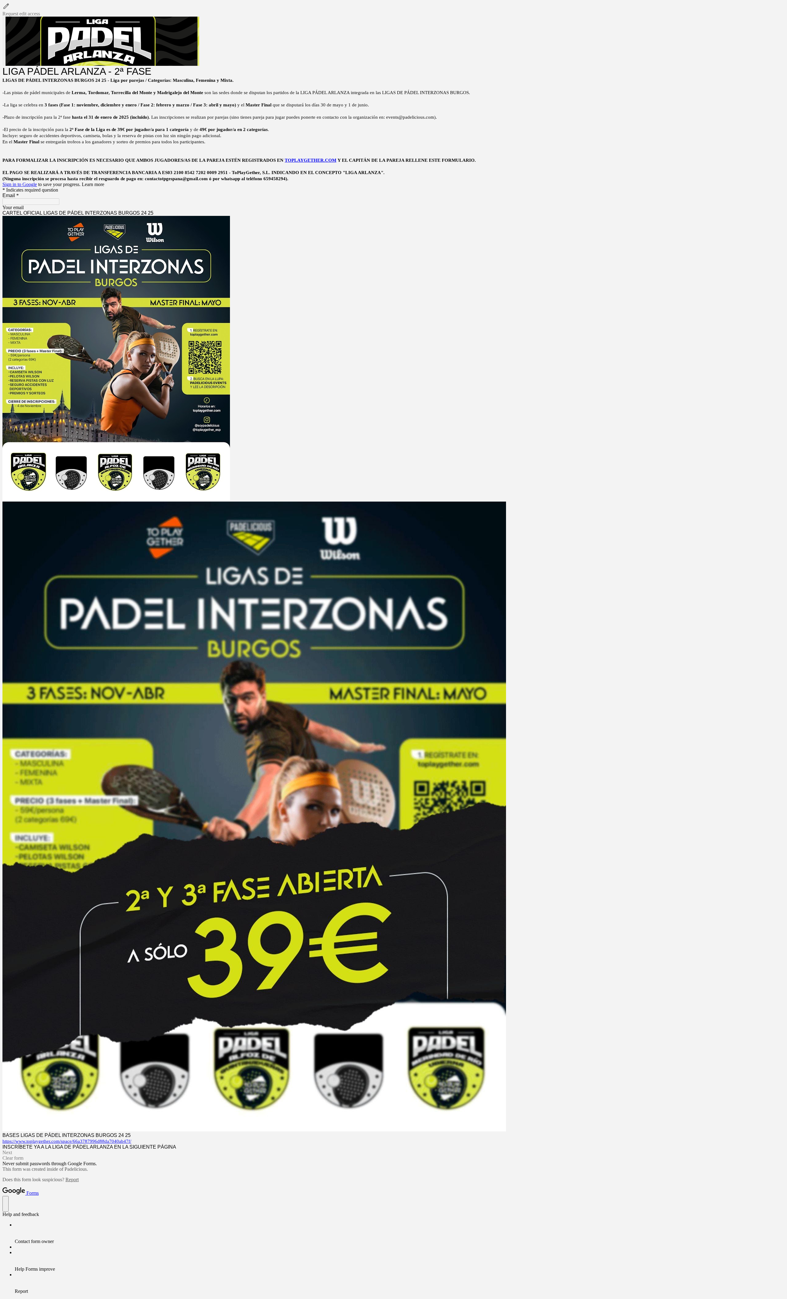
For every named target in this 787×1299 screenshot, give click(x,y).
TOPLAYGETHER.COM (310, 160)
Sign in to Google (19, 184)
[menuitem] (400, 1233)
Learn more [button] (93, 184)
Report (72, 1179)
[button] (393, 9)
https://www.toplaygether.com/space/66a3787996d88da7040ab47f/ (66, 1141)
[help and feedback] (5, 1204)
